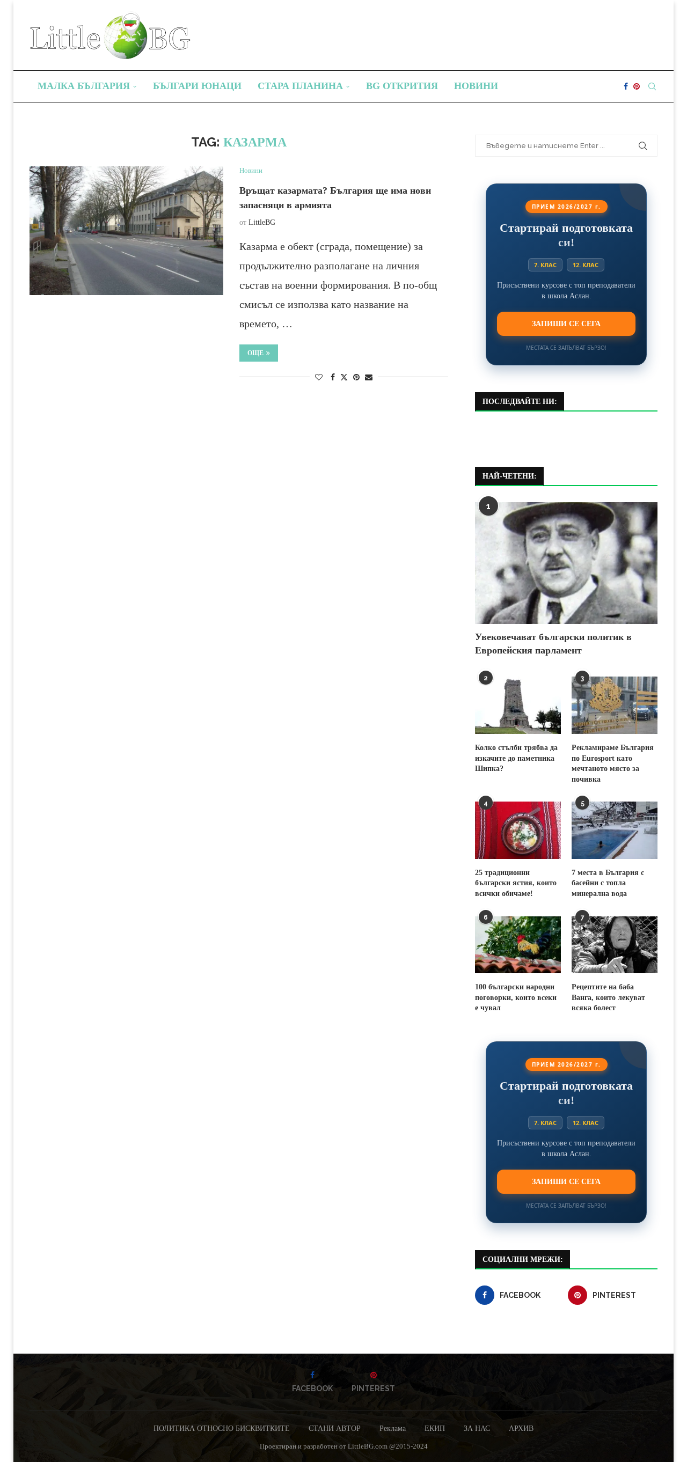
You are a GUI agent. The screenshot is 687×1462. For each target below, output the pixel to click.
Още (255, 353)
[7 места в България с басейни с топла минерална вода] (614, 830)
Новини (476, 85)
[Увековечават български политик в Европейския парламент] (566, 563)
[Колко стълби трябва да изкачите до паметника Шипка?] (518, 705)
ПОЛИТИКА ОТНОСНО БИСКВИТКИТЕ (222, 1428)
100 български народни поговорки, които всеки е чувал (516, 997)
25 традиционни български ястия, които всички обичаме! (516, 883)
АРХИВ (521, 1428)
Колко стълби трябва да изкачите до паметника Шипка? (516, 758)
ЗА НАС (477, 1428)
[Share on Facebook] (333, 377)
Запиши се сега (566, 323)
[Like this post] (319, 377)
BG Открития (402, 85)
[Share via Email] (368, 377)
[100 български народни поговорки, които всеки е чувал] (518, 945)
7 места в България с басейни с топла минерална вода (608, 883)
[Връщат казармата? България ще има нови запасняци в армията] (126, 230)
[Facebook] (626, 86)
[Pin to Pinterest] (356, 377)
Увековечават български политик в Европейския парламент (553, 643)
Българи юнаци (197, 85)
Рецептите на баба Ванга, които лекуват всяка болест (608, 997)
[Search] (652, 86)
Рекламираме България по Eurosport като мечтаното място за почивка (613, 763)
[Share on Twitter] (344, 377)
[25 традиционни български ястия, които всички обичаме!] (518, 830)
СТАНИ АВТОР (335, 1428)
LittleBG (262, 222)
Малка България (84, 85)
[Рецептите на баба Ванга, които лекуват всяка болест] (614, 945)
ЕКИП (435, 1428)
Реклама (392, 1428)
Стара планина (300, 85)
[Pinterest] (636, 86)
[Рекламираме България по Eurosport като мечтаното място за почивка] (614, 705)
